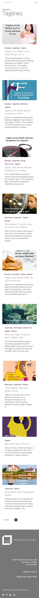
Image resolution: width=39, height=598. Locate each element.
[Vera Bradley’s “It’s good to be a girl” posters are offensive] (19, 204)
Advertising (8, 217)
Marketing (24, 104)
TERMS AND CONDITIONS (26, 577)
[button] (35, 2)
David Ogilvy (18, 328)
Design (23, 161)
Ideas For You (9, 164)
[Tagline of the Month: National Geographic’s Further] (19, 90)
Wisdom (7, 221)
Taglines (24, 48)
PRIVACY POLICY (30, 572)
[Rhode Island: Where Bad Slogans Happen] (19, 475)
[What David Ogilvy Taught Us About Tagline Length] (19, 314)
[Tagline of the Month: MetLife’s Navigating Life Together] (19, 147)
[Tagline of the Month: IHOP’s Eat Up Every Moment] (19, 260)
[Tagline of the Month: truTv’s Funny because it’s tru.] (19, 34)
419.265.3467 (31, 565)
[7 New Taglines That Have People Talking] (19, 371)
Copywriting (16, 48)
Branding (8, 48)
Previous (6, 520)
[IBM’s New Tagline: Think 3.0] (19, 427)
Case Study (15, 274)
